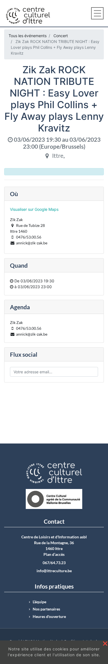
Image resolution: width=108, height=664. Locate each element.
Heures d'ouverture (49, 616)
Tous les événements (28, 35)
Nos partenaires (46, 609)
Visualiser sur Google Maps (34, 209)
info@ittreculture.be (54, 571)
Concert (60, 35)
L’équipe (39, 602)
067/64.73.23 (54, 563)
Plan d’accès (54, 554)
